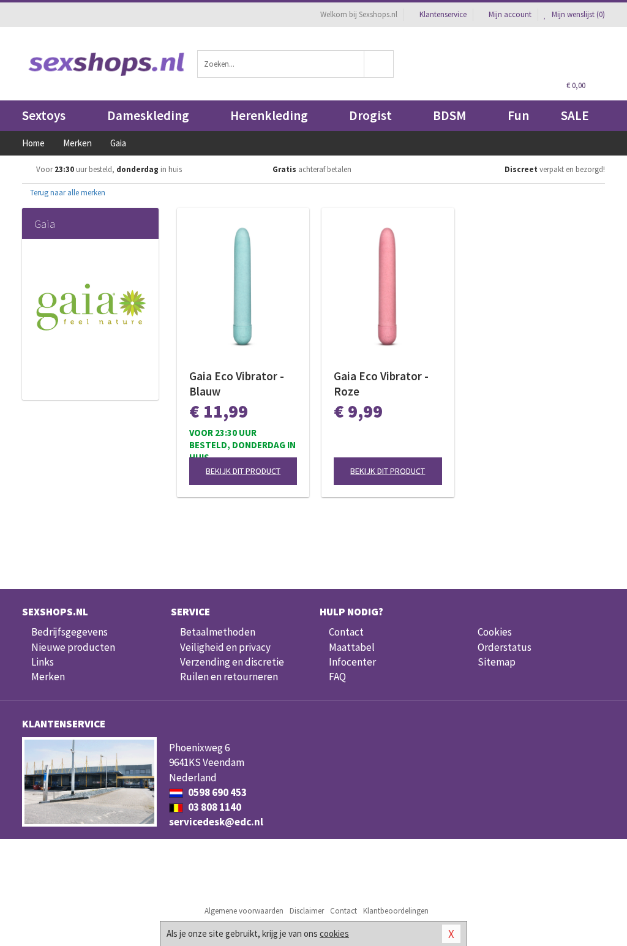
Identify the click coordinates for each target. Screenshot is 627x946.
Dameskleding (148, 115)
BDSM (449, 115)
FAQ (337, 676)
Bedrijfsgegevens (69, 632)
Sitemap (497, 662)
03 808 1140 (213, 807)
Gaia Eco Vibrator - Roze (381, 384)
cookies (334, 933)
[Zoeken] (379, 64)
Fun (518, 115)
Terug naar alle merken (66, 192)
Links (42, 662)
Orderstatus (504, 647)
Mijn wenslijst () (577, 14)
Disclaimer (307, 911)
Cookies (495, 632)
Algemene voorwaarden (244, 911)
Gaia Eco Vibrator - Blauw (236, 384)
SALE (575, 115)
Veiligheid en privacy (225, 647)
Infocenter (352, 662)
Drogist (370, 115)
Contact (346, 632)
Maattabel (352, 647)
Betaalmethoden (217, 632)
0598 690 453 (216, 792)
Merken (48, 676)
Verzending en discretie (232, 662)
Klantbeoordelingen (396, 911)
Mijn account (510, 14)
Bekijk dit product (243, 470)
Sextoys (44, 115)
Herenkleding (269, 115)
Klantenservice (443, 14)
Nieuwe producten (73, 647)
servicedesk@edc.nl (216, 821)
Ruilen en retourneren (229, 676)
